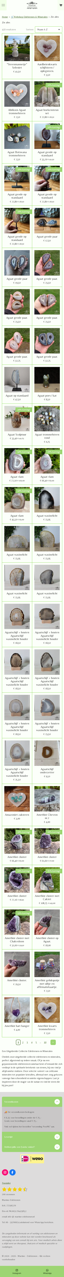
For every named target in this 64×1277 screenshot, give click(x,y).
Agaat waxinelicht (47, 515)
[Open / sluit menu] (3, 5)
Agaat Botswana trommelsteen (17, 153)
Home (5, 16)
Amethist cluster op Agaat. (47, 939)
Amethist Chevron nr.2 (47, 816)
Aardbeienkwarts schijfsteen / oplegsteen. (47, 68)
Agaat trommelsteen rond (47, 436)
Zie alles (55, 16)
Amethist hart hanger (17, 1025)
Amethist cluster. (17, 980)
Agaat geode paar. (47, 278)
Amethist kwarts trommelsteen (47, 1027)
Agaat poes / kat (47, 395)
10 (45, 1042)
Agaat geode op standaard (47, 153)
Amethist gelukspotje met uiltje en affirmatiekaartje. (47, 984)
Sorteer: (30, 29)
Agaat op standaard (17, 395)
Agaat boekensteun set (47, 111)
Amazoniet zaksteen (17, 814)
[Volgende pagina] (53, 1042)
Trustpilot (6, 1183)
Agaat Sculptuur (17, 434)
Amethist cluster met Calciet (47, 897)
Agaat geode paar (47, 236)
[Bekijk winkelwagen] (60, 5)
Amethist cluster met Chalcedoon (17, 939)
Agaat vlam (17, 476)
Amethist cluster (16, 856)
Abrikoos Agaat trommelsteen (17, 111)
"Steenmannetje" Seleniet (17, 66)
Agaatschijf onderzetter (47, 770)
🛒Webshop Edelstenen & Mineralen (29, 16)
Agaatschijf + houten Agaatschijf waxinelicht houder (17, 636)
